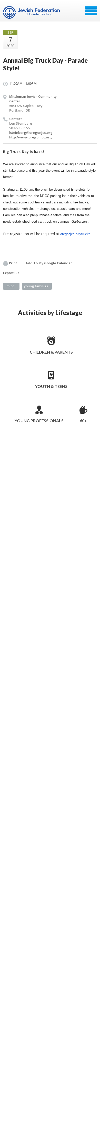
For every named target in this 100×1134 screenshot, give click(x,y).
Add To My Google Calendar (49, 263)
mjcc (10, 286)
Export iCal (12, 272)
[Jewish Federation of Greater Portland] (32, 12)
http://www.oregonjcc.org (30, 137)
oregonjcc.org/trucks (75, 234)
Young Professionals (39, 420)
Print (13, 263)
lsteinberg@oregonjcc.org (31, 132)
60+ (83, 420)
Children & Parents (51, 352)
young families (36, 286)
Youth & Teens (51, 386)
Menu (91, 10)
